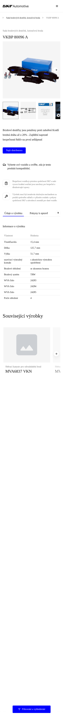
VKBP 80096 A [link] (52, 18)
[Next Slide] (55, 70)
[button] (26, 353)
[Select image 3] (45, 110)
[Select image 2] (28, 110)
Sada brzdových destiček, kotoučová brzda (23, 18)
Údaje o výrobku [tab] (13, 213)
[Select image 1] (10, 110)
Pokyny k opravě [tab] (39, 213)
